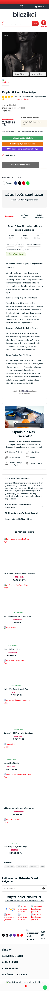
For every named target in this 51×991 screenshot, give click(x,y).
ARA (35, 23)
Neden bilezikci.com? (12, 177)
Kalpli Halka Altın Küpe (12, 649)
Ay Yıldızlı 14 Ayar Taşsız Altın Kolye (17, 616)
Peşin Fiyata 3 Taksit (24, 216)
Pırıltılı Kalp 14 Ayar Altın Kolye (15, 846)
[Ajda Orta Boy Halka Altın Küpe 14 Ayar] (19, 788)
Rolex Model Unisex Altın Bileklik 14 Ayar (19, 573)
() (42, 6)
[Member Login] (31, 988)
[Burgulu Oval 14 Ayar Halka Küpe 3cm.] (18, 713)
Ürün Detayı (9, 216)
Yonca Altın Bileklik (11, 763)
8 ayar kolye (9, 866)
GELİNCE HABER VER (20, 165)
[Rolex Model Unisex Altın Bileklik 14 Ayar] (19, 553)
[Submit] (43, 888)
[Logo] (24, 14)
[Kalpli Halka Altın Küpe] (12, 635)
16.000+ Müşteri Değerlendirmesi (24, 200)
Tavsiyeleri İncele (22, 99)
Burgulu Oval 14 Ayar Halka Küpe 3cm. (18, 733)
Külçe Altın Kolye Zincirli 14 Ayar (16, 689)
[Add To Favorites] (43, 165)
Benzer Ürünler (20, 74)
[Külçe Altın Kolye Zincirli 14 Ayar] (16, 671)
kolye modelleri (22, 866)
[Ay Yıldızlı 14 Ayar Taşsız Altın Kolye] (17, 597)
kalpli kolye (34, 866)
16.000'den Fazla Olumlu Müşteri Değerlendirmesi (24, 900)
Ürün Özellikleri (37, 74)
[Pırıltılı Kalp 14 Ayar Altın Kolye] (15, 830)
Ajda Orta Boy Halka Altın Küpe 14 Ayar (19, 808)
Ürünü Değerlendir (39, 216)
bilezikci (9, 105)
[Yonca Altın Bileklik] (11, 750)
